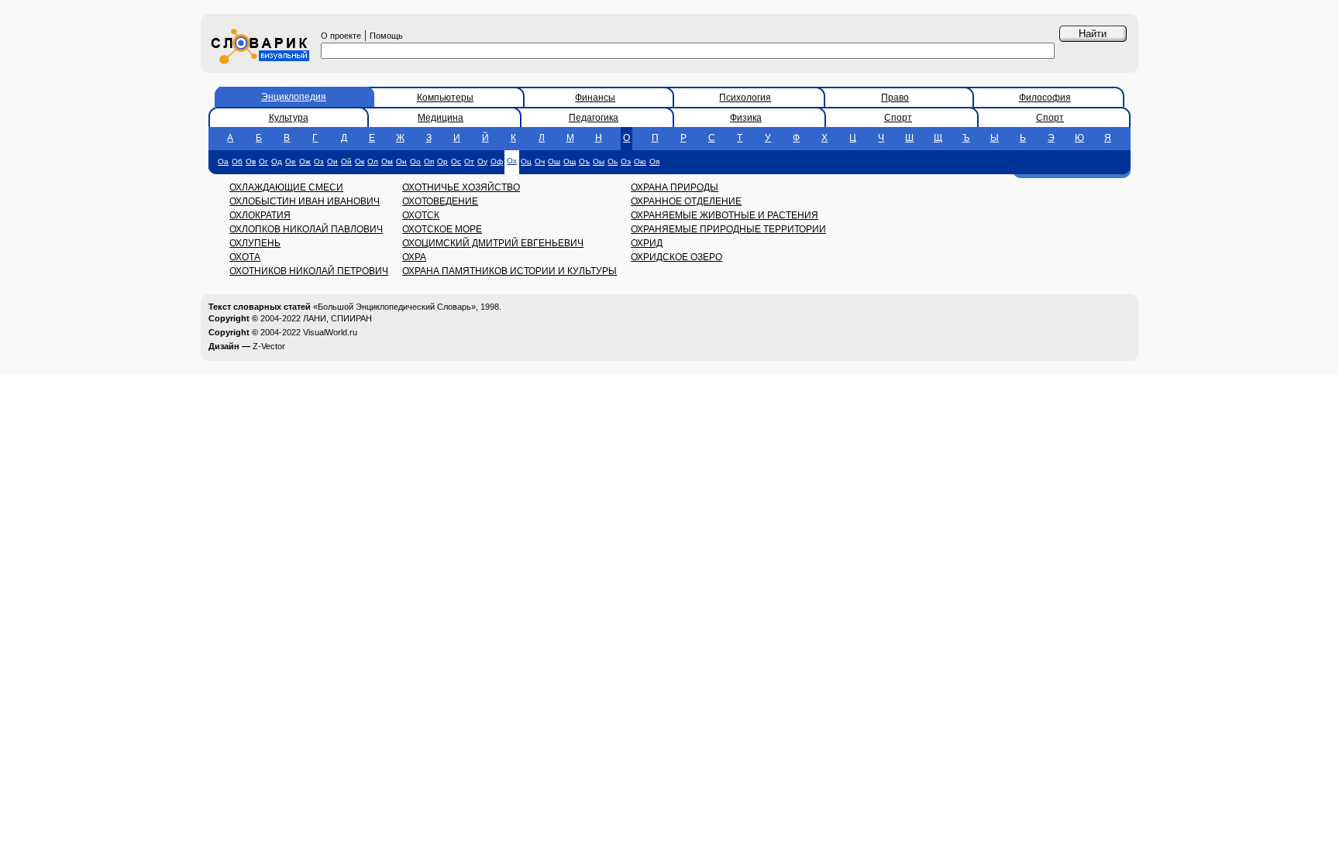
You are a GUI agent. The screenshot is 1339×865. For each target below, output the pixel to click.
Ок (359, 161)
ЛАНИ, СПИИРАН (337, 318)
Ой (346, 161)
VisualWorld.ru (330, 332)
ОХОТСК (420, 215)
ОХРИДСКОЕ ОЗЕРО (676, 257)
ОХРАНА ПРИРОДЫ (674, 187)
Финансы (595, 97)
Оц (526, 161)
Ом (387, 161)
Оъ (584, 161)
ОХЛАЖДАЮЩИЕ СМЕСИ (286, 187)
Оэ (626, 161)
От (469, 161)
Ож (305, 161)
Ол (372, 161)
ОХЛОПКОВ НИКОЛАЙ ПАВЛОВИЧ (306, 229)
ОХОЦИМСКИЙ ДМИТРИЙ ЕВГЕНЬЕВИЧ (492, 243)
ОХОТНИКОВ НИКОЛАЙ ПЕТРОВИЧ (308, 271)
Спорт (898, 117)
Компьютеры (445, 97)
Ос (456, 161)
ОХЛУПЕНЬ (255, 243)
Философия (1045, 97)
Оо (415, 161)
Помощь (386, 35)
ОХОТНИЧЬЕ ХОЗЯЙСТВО (461, 187)
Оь (613, 161)
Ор (442, 161)
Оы (598, 161)
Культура (288, 117)
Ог (263, 161)
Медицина (440, 117)
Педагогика (593, 117)
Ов (251, 161)
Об (237, 161)
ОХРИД (647, 243)
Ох (512, 160)
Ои (332, 161)
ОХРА (414, 257)
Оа (223, 161)
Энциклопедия (293, 96)
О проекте (341, 35)
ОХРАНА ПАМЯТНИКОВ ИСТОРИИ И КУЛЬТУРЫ (509, 271)
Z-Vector (269, 346)
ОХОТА (244, 257)
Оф (497, 161)
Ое (290, 161)
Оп (429, 161)
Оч (540, 161)
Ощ (569, 161)
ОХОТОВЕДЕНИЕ (440, 201)
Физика (746, 117)
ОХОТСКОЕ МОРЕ (442, 229)
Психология (745, 97)
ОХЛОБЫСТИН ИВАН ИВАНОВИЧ (304, 201)
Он (401, 161)
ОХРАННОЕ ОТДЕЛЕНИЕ (686, 201)
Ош (554, 161)
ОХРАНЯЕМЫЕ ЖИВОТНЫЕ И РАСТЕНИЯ (724, 215)
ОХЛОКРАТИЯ (260, 215)
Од (276, 161)
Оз (319, 161)
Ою (640, 161)
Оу (482, 161)
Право (895, 97)
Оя (654, 161)
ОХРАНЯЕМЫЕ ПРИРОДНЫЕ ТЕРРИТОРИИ (728, 229)
